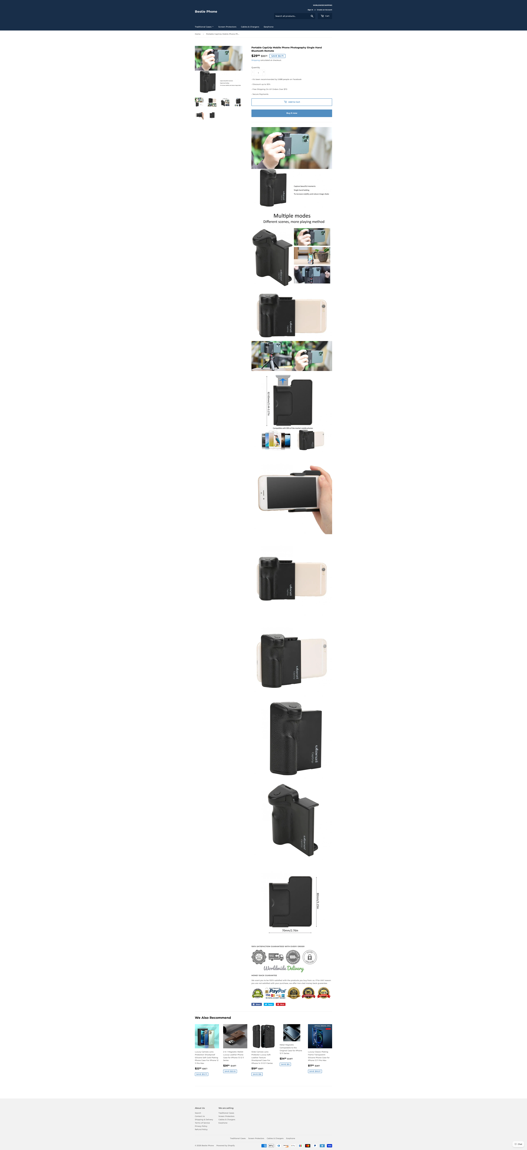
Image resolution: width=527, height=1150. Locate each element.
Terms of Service (202, 1123)
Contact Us (200, 1116)
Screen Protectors (227, 27)
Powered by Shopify (225, 1145)
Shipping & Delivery (204, 1119)
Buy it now (291, 113)
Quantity (255, 67)
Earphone (269, 27)
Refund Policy (201, 1129)
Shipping (255, 60)
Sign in (310, 10)
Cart (327, 16)
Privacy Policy (201, 1126)
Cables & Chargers (250, 27)
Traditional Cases (203, 27)
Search (198, 1113)
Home (198, 34)
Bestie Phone (206, 11)
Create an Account (324, 10)
